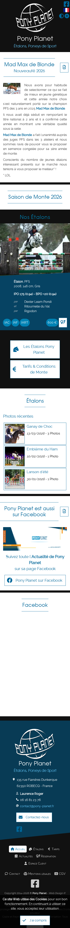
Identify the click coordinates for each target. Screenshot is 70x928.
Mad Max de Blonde (29, 67)
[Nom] (17, 793)
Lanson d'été (37, 472)
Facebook (35, 605)
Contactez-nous (37, 817)
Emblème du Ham (42, 449)
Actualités (25, 856)
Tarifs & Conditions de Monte (39, 369)
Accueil (19, 849)
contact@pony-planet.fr (37, 806)
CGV (62, 874)
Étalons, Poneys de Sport (35, 46)
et (15, 306)
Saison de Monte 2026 (35, 197)
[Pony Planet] (35, 17)
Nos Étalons (35, 217)
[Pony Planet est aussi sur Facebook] (35, 539)
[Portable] (17, 799)
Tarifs (55, 849)
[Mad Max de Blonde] (11, 88)
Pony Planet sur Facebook (39, 580)
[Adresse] (14, 779)
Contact (14, 874)
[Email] (17, 806)
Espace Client (37, 863)
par (16, 301)
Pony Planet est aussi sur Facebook (29, 511)
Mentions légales (39, 874)
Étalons (35, 401)
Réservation (48, 856)
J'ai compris (38, 920)
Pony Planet (35, 38)
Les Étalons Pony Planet (38, 349)
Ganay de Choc (39, 426)
